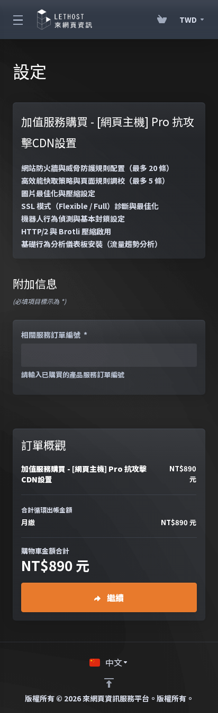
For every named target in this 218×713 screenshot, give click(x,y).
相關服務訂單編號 (54, 334)
